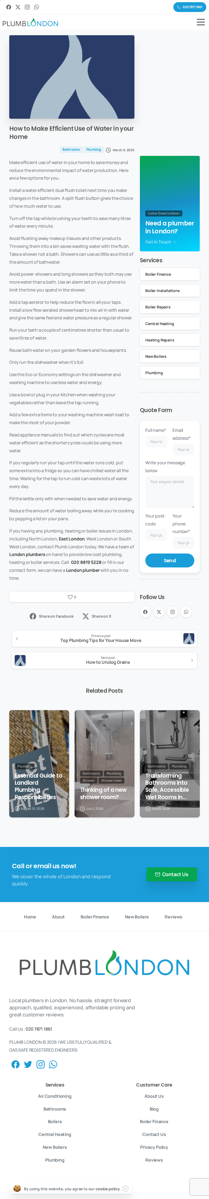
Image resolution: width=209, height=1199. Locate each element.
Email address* (181, 434)
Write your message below (165, 467)
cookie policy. (108, 1188)
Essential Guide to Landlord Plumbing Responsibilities (38, 786)
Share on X (101, 616)
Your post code (155, 520)
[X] (18, 7)
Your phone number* (181, 524)
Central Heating (159, 323)
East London (71, 539)
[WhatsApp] (36, 7)
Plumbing (154, 372)
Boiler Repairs (158, 307)
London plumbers (27, 554)
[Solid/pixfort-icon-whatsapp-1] (53, 1064)
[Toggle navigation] (200, 22)
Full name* (155, 430)
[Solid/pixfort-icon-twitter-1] (28, 1064)
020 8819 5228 (86, 562)
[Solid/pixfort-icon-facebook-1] (15, 1064)
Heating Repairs (159, 340)
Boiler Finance (158, 274)
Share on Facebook (56, 616)
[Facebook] (8, 7)
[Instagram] (27, 7)
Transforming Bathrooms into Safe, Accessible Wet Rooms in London (167, 786)
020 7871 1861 (39, 1029)
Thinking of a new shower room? (103, 793)
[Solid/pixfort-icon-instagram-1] (40, 1064)
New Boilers (156, 356)
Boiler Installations (162, 290)
